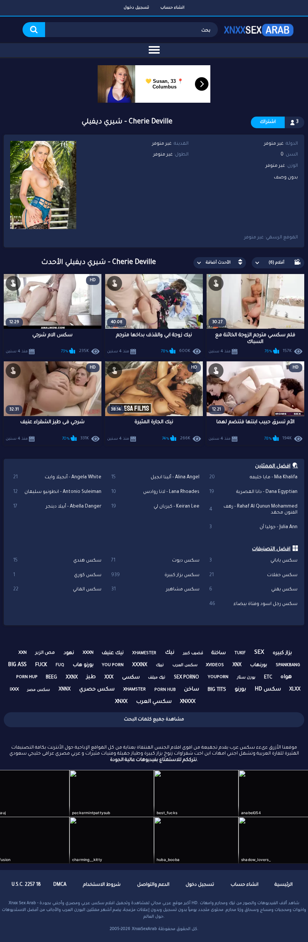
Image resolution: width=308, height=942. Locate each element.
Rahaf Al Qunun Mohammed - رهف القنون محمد (253, 510)
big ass (17, 665)
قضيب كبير (193, 653)
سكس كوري (57, 575)
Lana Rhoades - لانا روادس (155, 492)
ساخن (191, 690)
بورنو (240, 690)
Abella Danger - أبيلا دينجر (57, 506)
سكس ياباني (253, 560)
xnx (237, 665)
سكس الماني (57, 589)
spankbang (288, 665)
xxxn (88, 653)
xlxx (294, 689)
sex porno (186, 677)
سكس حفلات (253, 575)
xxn (22, 653)
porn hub (165, 690)
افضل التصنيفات (271, 549)
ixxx (14, 689)
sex (259, 653)
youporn (218, 677)
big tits (217, 690)
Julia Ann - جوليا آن (253, 527)
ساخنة (218, 653)
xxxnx (139, 665)
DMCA (59, 885)
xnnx (65, 689)
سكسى (131, 677)
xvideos (215, 665)
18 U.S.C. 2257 (26, 885)
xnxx (121, 702)
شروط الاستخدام (102, 885)
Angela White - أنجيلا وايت (57, 477)
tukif (240, 653)
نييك (160, 665)
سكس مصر (38, 690)
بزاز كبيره (282, 653)
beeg (51, 677)
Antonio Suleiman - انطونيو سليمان (57, 492)
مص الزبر (45, 653)
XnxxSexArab (144, 929)
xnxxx (187, 702)
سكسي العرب (154, 702)
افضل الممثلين (272, 466)
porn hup (27, 677)
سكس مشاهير (155, 589)
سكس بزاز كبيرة (155, 575)
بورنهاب (258, 665)
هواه (286, 677)
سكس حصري (97, 690)
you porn (113, 665)
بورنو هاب (83, 665)
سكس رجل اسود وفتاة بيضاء (253, 604)
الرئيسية (284, 885)
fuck (41, 665)
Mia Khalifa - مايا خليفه (253, 477)
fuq (60, 665)
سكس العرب (185, 665)
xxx (108, 677)
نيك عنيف (113, 653)
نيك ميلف (156, 677)
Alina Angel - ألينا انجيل (155, 477)
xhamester (144, 653)
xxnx (72, 677)
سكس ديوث (155, 560)
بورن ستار (246, 677)
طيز (91, 677)
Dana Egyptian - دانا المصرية (253, 492)
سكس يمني (253, 589)
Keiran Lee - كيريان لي (155, 506)
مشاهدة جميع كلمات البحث (154, 719)
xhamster (134, 689)
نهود (68, 653)
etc (268, 677)
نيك (169, 653)
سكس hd (268, 690)
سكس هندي (57, 560)
